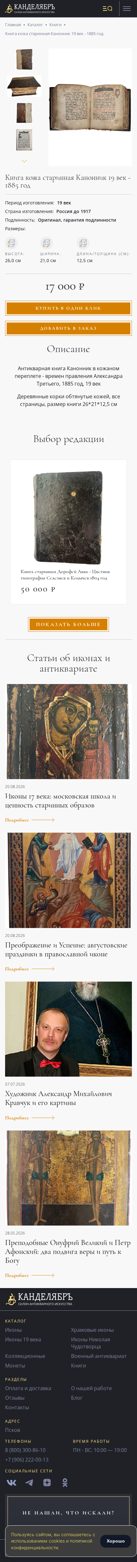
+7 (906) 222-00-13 (26, 1459)
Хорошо (116, 1541)
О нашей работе (91, 1388)
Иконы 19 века (23, 1339)
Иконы (13, 1329)
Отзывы (15, 1397)
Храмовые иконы (92, 1329)
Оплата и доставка (28, 1388)
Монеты (15, 1365)
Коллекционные (25, 1355)
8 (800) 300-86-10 (25, 1450)
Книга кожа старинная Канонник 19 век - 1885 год (54, 33)
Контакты (17, 1407)
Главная (13, 24)
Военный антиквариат (99, 1355)
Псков (12, 1429)
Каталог (35, 24)
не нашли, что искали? (69, 1513)
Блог (77, 1397)
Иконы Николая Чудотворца (90, 1343)
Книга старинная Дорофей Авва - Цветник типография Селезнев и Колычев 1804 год (65, 574)
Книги (55, 24)
